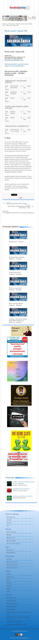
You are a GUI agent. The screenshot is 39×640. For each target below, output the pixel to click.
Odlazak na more (10, 537)
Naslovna (4, 24)
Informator (9, 559)
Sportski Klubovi (10, 552)
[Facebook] (19, 634)
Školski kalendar (10, 609)
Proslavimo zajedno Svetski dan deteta (23, 496)
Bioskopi (8, 574)
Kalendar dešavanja (11, 597)
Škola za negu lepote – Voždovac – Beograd (15, 288)
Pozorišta (8, 582)
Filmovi (8, 591)
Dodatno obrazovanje (12, 567)
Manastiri (8, 535)
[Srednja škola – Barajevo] (18, 239)
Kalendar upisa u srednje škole (14, 621)
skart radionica (23, 631)
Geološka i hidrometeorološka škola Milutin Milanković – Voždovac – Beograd (18, 320)
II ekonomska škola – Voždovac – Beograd (15, 273)
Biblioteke (9, 585)
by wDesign (15, 631)
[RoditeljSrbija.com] (19, 8)
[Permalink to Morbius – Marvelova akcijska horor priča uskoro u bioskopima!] (9, 486)
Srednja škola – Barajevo (16, 241)
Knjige (8, 588)
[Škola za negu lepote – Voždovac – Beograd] (18, 285)
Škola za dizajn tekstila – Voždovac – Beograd (16, 304)
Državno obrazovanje (21, 24)
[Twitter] (21, 634)
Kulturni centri (10, 577)
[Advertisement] (20, 218)
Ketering (8, 522)
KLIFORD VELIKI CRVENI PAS (21, 489)
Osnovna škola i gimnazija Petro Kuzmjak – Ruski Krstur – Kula (19, 206)
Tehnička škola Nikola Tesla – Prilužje (16, 203)
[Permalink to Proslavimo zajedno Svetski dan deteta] (9, 500)
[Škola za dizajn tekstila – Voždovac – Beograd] (18, 300)
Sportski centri (10, 550)
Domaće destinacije (11, 532)
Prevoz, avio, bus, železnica (13, 543)
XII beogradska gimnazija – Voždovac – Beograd (17, 258)
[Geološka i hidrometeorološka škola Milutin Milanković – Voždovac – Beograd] (18, 316)
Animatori (9, 520)
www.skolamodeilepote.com (13, 60)
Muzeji (8, 580)
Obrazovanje (12, 24)
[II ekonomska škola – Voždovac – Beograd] (18, 270)
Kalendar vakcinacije (11, 603)
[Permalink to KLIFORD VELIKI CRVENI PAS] (9, 493)
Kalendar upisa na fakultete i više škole (16, 624)
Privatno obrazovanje (11, 565)
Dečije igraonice (10, 517)
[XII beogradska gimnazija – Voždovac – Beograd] (18, 254)
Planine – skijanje (11, 540)
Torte (7, 525)
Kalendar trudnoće (11, 600)
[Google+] (16, 634)
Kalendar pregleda (11, 606)
